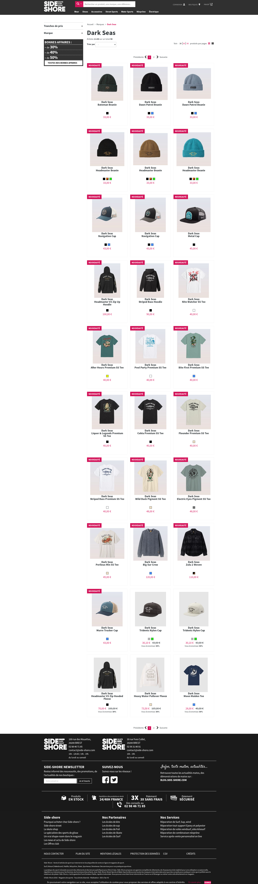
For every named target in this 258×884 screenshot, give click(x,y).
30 (180, 43)
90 (188, 43)
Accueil (90, 24)
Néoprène (141, 11)
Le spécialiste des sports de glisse (61, 832)
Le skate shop (51, 829)
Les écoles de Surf (111, 836)
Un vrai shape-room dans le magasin (63, 836)
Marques (100, 24)
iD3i (101, 878)
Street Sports (112, 11)
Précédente (138, 57)
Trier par (91, 44)
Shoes (85, 11)
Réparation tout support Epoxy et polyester (182, 825)
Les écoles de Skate (112, 832)
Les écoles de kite (111, 822)
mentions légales (110, 853)
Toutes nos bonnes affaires (62, 63)
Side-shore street (53, 825)
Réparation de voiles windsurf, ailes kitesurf (182, 829)
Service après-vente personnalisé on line (181, 836)
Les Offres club (51, 843)
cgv (165, 853)
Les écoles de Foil (111, 829)
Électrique (154, 11)
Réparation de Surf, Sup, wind (175, 822)
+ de (51, 47)
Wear (76, 11)
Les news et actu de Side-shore (59, 840)
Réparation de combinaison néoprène (179, 832)
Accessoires (96, 11)
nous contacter (54, 853)
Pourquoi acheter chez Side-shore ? (62, 822)
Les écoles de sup (111, 825)
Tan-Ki (106, 878)
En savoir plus (194, 882)
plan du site (83, 853)
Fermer (207, 882)
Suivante (163, 57)
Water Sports (127, 11)
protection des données (145, 853)
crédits (190, 853)
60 (184, 43)
